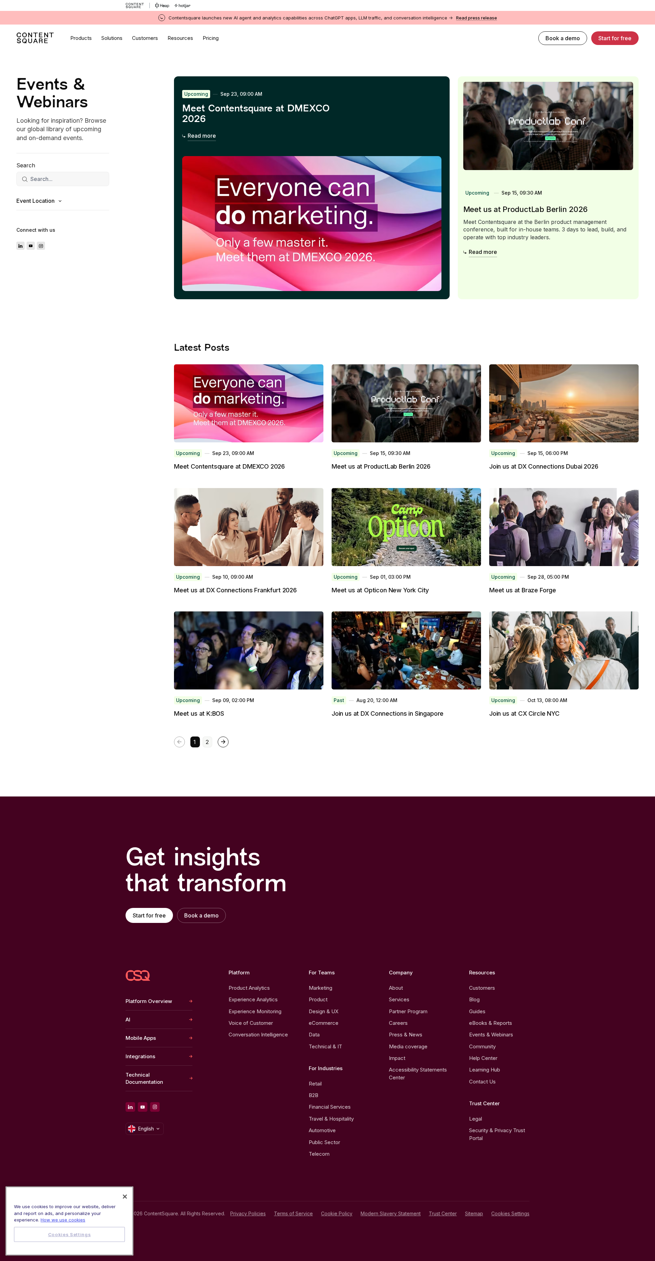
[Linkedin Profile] (20, 246)
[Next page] (223, 741)
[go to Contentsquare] (138, 5)
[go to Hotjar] (182, 5)
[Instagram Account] (41, 246)
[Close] (124, 1196)
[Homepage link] (138, 975)
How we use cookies (63, 1219)
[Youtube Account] (31, 246)
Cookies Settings (510, 1213)
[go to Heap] (162, 5)
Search (25, 165)
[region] (69, 1221)
